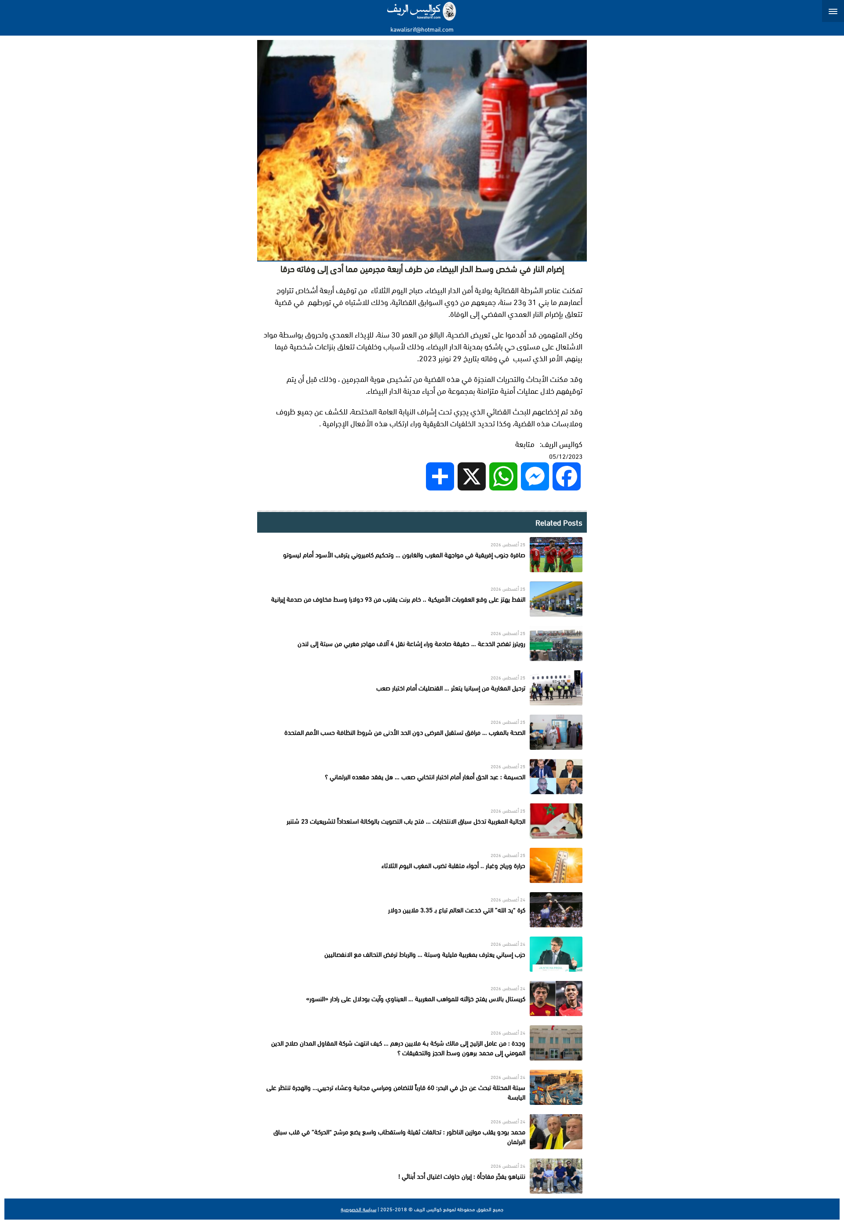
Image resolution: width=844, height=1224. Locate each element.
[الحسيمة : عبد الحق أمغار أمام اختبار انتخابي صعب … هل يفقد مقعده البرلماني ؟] (422, 777)
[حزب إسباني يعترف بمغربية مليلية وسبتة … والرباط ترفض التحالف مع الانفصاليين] (422, 954)
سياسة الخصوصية (358, 1209)
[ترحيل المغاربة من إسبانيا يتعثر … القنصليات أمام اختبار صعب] (422, 688)
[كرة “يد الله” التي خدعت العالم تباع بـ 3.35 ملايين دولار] (422, 910)
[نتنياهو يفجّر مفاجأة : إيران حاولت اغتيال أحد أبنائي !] (422, 1176)
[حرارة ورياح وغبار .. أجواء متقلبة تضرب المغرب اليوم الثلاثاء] (422, 865)
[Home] (422, 11)
